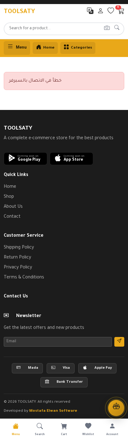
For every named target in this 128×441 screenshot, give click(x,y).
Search (40, 434)
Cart (64, 434)
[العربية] (90, 12)
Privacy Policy (18, 267)
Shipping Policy (19, 247)
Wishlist (88, 434)
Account (112, 434)
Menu (21, 48)
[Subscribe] (119, 342)
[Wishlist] (110, 12)
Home (10, 187)
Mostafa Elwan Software (53, 411)
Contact (12, 217)
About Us (13, 207)
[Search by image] (106, 28)
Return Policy (17, 257)
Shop (9, 197)
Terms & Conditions (24, 277)
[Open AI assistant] (116, 408)
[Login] (100, 12)
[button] (25, 158)
